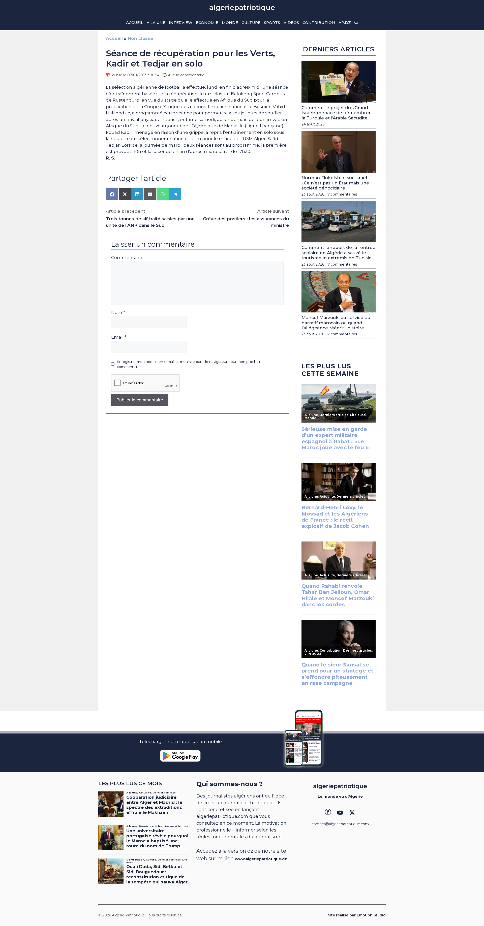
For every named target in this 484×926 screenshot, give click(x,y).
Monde (230, 22)
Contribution (318, 22)
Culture (250, 22)
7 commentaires (342, 194)
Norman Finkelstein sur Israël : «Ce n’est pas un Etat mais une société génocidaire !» (335, 182)
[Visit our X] (352, 812)
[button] (356, 22)
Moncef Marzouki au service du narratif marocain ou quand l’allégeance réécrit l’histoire (335, 322)
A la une (156, 22)
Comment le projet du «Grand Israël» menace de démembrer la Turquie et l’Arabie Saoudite (336, 112)
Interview (180, 22)
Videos (291, 22)
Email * (118, 337)
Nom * (118, 312)
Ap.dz (345, 22)
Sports (272, 22)
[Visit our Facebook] (328, 812)
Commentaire (126, 257)
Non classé (140, 38)
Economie (207, 22)
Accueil (134, 22)
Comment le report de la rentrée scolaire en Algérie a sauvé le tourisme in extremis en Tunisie (338, 252)
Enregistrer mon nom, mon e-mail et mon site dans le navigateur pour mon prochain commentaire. (189, 364)
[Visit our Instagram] (340, 812)
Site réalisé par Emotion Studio (357, 915)
